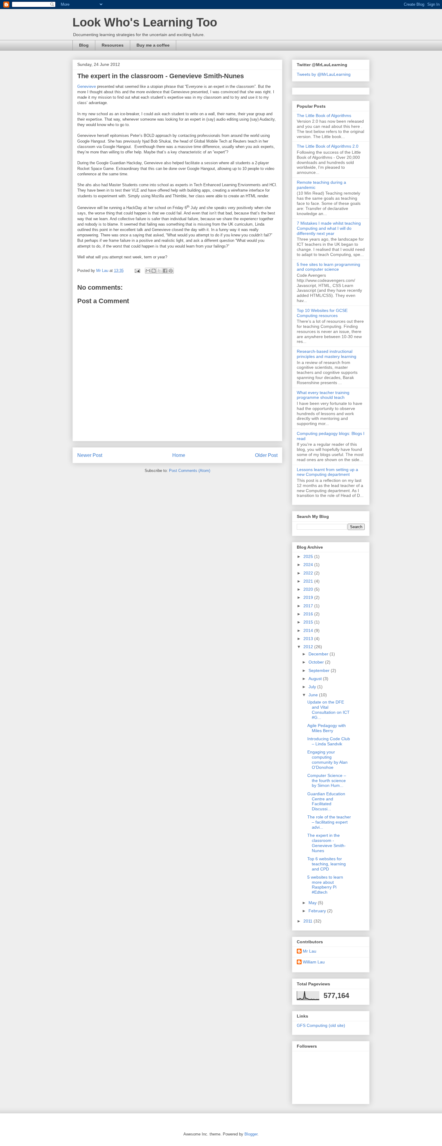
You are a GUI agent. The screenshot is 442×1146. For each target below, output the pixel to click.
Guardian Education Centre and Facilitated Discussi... (326, 801)
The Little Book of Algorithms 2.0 (327, 146)
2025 (308, 556)
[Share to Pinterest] (171, 271)
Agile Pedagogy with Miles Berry (326, 728)
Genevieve (86, 86)
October (316, 662)
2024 (308, 564)
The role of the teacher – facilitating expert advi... (329, 822)
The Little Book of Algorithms (324, 115)
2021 (308, 581)
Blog (84, 45)
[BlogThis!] (154, 271)
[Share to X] (159, 271)
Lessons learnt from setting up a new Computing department (327, 472)
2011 (308, 921)
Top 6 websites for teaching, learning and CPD (326, 863)
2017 (308, 605)
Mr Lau (309, 951)
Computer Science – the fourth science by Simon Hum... (326, 780)
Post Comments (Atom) (189, 470)
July (312, 686)
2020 (308, 589)
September (319, 670)
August (315, 678)
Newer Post (89, 455)
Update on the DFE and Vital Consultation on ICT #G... (328, 709)
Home (178, 455)
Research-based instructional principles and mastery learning (326, 354)
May (313, 902)
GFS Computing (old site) (321, 1025)
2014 (308, 630)
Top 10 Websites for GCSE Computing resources (322, 313)
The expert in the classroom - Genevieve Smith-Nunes (326, 843)
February (317, 910)
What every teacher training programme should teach (323, 395)
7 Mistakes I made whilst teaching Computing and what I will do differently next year (329, 228)
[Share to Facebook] (165, 271)
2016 (308, 614)
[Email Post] (137, 270)
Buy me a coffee (153, 45)
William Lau (314, 962)
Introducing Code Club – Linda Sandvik (328, 741)
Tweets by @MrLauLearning (324, 74)
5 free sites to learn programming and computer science (328, 267)
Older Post (266, 455)
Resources (113, 45)
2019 (308, 597)
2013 (308, 638)
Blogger (250, 1134)
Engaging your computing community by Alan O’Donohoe (327, 759)
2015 (308, 622)
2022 (308, 573)
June (313, 694)
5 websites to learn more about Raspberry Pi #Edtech (325, 885)
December (319, 654)
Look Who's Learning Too (144, 22)
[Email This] (148, 271)
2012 (308, 646)
